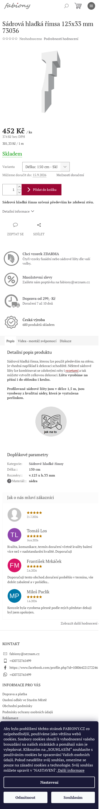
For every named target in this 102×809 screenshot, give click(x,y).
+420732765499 (20, 660)
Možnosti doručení (70, 175)
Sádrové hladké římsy (46, 463)
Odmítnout (25, 797)
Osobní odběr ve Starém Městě (24, 700)
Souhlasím (73, 797)
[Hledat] (66, 6)
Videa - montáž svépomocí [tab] (37, 341)
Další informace (70, 770)
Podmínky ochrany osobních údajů (27, 712)
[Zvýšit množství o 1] (19, 187)
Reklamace (10, 718)
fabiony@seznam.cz (24, 654)
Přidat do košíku (44, 189)
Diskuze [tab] (65, 341)
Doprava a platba (14, 694)
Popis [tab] (10, 341)
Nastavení (49, 782)
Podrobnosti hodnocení (61, 38)
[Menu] (91, 6)
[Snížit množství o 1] (19, 192)
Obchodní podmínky (17, 706)
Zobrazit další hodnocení (79, 623)
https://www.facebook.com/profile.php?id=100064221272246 (53, 667)
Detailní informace (16, 211)
